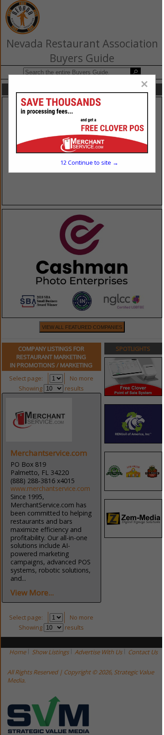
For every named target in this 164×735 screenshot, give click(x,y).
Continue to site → (89, 162)
